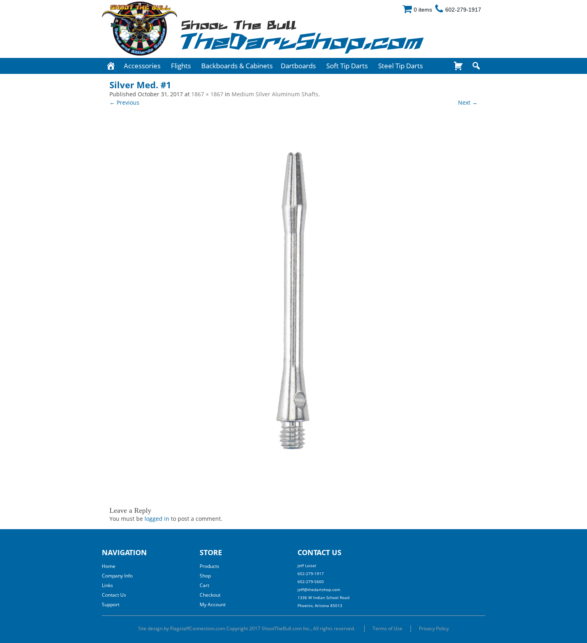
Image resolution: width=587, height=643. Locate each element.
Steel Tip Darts (400, 65)
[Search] (476, 66)
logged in (157, 518)
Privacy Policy (434, 628)
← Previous (124, 102)
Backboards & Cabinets (237, 65)
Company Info (117, 575)
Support (110, 604)
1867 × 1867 (207, 94)
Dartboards (298, 65)
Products (209, 566)
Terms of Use (388, 628)
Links (107, 585)
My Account (213, 604)
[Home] (111, 66)
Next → (468, 102)
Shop (205, 575)
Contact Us (114, 594)
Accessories (142, 65)
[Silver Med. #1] (293, 302)
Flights (181, 65)
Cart (204, 585)
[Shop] (458, 66)
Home (108, 566)
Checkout (210, 594)
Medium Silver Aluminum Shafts (275, 94)
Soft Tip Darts (347, 65)
